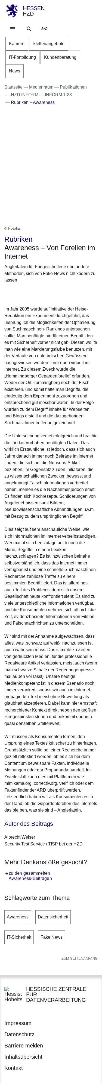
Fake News (52, 937)
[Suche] (28, 28)
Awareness (18, 917)
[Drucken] (51, 293)
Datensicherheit (53, 917)
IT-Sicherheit (19, 937)
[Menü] (12, 28)
